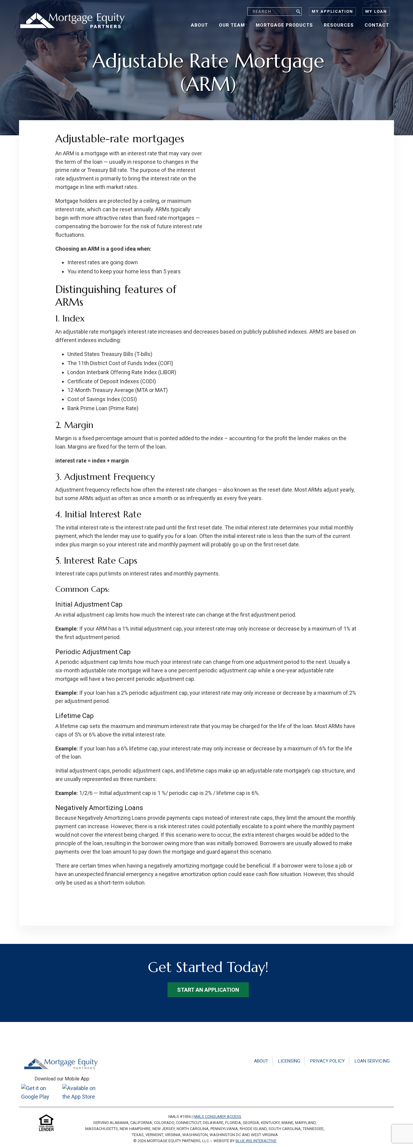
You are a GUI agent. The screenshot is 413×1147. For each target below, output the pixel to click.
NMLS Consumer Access (217, 1116)
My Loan (376, 11)
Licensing (289, 1061)
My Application (332, 11)
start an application (208, 990)
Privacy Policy (327, 1061)
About (261, 1061)
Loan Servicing (372, 1061)
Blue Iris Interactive (256, 1141)
